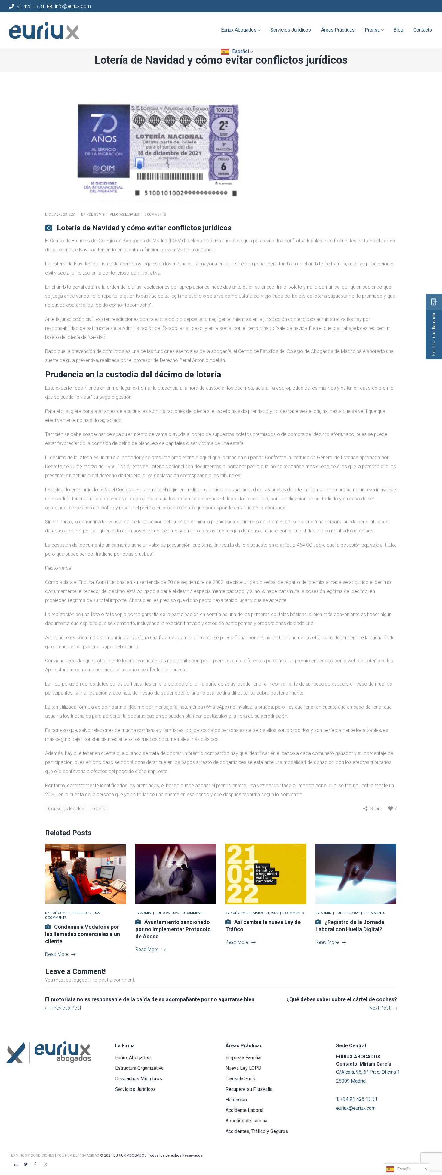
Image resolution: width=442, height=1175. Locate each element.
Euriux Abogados (133, 1057)
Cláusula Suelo (241, 1078)
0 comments (155, 214)
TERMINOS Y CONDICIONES (32, 1155)
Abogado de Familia (246, 1121)
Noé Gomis (95, 214)
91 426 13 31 (31, 6)
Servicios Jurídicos (135, 1089)
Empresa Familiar (244, 1057)
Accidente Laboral (244, 1110)
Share (376, 808)
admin (145, 913)
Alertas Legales (124, 214)
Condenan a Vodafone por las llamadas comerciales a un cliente (82, 934)
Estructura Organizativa (139, 1068)
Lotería (99, 808)
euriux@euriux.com (356, 1108)
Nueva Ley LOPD (243, 1068)
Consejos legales (66, 808)
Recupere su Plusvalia (249, 1089)
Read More (57, 954)
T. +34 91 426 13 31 (357, 1099)
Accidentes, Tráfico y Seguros (257, 1131)
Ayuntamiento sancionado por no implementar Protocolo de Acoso (173, 929)
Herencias (236, 1100)
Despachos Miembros (138, 1078)
